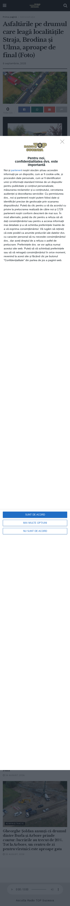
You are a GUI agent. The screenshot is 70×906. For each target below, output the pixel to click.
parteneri (16, 170)
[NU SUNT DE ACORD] (63, 143)
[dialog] (35, 453)
